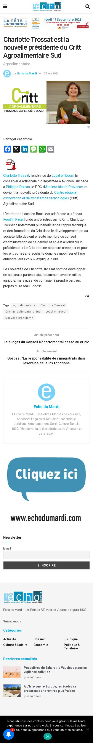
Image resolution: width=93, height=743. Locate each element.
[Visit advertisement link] (46, 26)
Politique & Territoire (72, 646)
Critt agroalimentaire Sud (23, 311)
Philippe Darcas (18, 187)
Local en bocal (63, 175)
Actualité (9, 639)
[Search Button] (87, 6)
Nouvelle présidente (19, 317)
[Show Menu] (5, 6)
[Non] (87, 729)
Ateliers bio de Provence (64, 187)
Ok (48, 736)
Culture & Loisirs (15, 645)
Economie (41, 645)
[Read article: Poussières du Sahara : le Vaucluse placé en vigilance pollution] (12, 672)
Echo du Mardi (27, 73)
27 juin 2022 (51, 73)
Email (7, 548)
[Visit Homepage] (47, 6)
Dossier (39, 639)
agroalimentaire (24, 305)
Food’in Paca (13, 219)
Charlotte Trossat (16, 175)
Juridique (71, 639)
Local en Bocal (56, 311)
